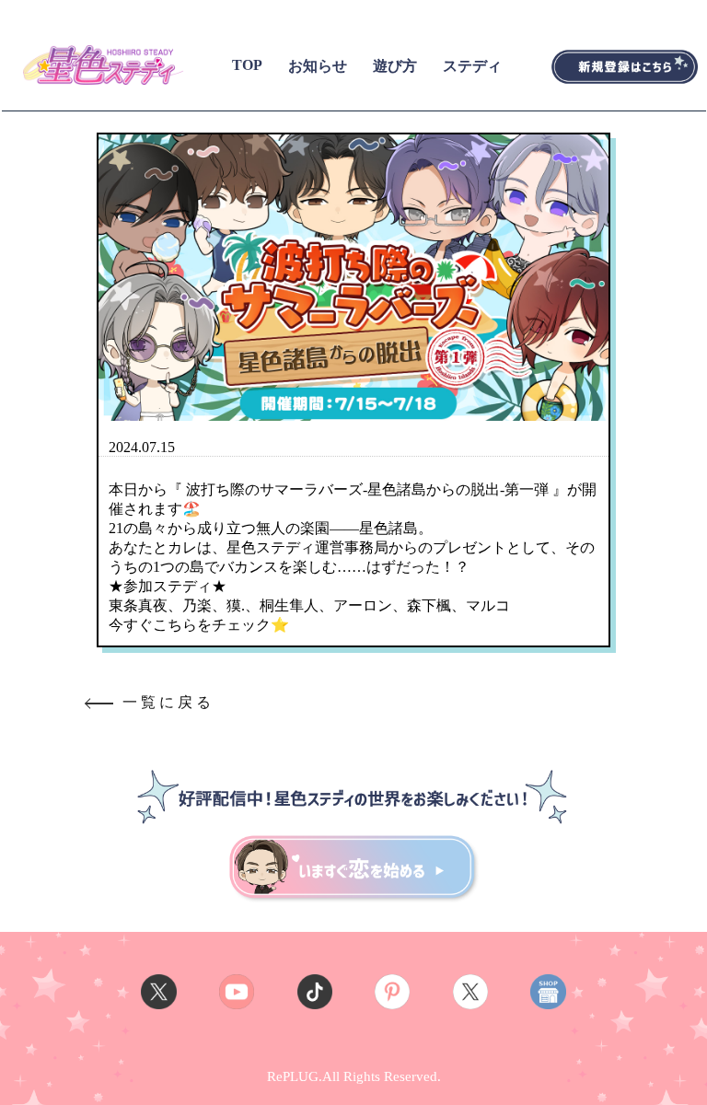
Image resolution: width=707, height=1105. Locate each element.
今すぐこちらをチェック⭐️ (199, 625)
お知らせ (317, 66)
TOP (247, 65)
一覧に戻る (168, 702)
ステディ (472, 66)
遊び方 (395, 66)
